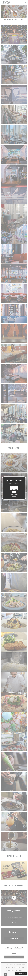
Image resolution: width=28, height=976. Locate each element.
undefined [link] (14, 496)
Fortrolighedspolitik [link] (14, 494)
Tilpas (14, 491)
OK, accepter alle (14, 486)
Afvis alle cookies (14, 489)
